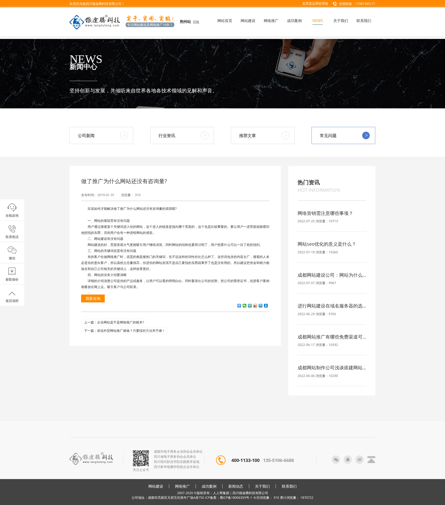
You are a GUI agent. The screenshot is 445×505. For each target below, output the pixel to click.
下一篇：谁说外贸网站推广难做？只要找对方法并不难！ (124, 330)
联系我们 (289, 486)
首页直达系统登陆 (315, 3)
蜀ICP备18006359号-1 (236, 497)
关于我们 (262, 486)
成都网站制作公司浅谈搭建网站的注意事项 (332, 367)
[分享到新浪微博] (255, 305)
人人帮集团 (221, 493)
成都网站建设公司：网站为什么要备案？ (332, 275)
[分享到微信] (245, 305)
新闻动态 (235, 486)
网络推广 (182, 486)
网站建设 (155, 486)
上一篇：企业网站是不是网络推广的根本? (114, 322)
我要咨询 (93, 298)
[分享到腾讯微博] (261, 305)
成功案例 (209, 486)
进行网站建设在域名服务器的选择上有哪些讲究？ (332, 306)
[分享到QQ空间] (250, 305)
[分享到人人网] (266, 305)
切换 (196, 21)
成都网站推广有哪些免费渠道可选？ (332, 337)
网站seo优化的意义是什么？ (327, 244)
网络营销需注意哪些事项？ (325, 213)
